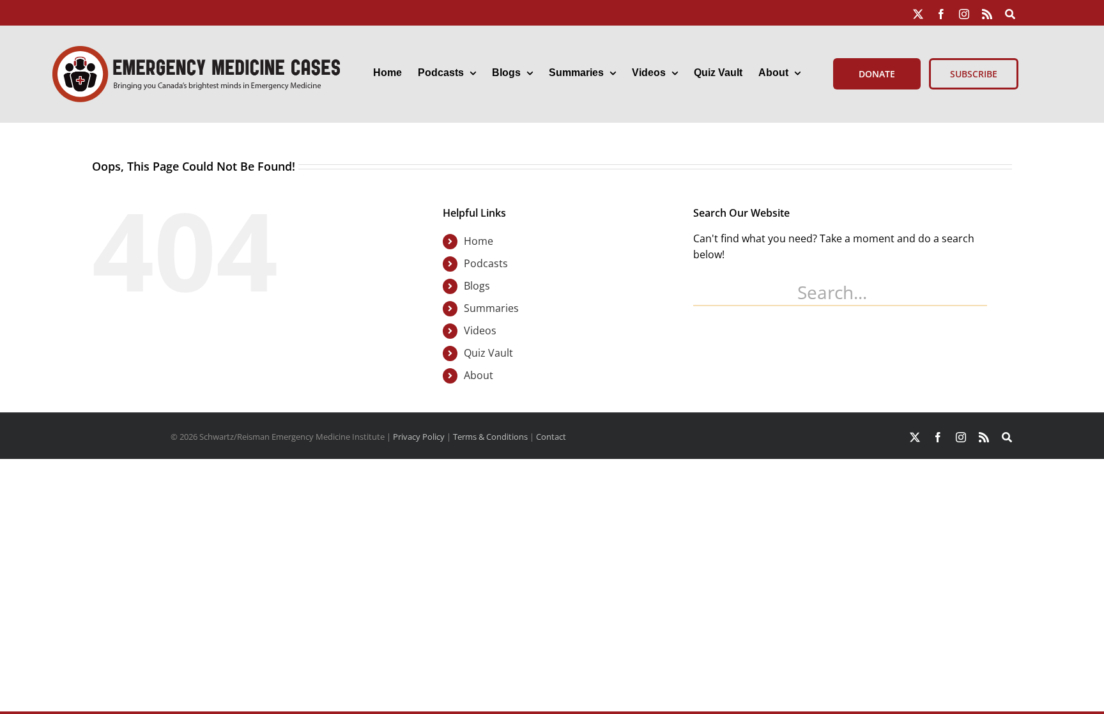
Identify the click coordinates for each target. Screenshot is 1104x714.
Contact (551, 436)
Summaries (491, 308)
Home (478, 241)
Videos (480, 330)
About (478, 375)
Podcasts (486, 263)
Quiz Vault (488, 353)
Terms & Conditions (490, 436)
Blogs (477, 286)
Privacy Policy (419, 436)
